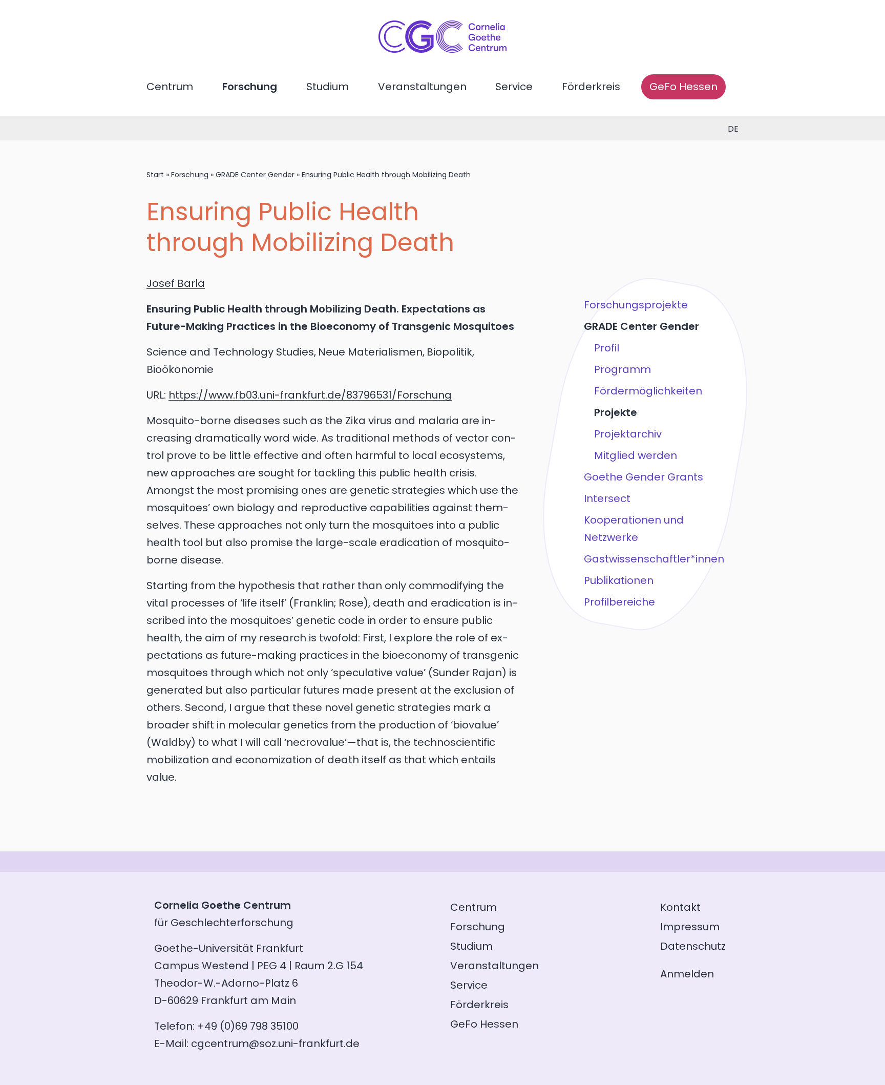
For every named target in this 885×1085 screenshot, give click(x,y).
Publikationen (619, 580)
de (733, 129)
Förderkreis (591, 86)
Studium (327, 86)
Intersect (607, 498)
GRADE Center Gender (255, 175)
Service (514, 86)
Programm (622, 369)
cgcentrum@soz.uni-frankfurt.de (275, 1043)
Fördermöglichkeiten (648, 391)
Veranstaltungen (422, 86)
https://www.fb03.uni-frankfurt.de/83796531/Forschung (310, 395)
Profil (606, 348)
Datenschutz (693, 946)
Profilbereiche (619, 602)
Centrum (169, 86)
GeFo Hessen (683, 86)
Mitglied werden (635, 455)
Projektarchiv (628, 434)
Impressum (690, 927)
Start (155, 175)
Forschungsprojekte (636, 305)
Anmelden (687, 974)
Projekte (615, 412)
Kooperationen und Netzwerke (634, 529)
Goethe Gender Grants (643, 477)
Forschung (249, 86)
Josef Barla (175, 283)
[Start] (442, 49)
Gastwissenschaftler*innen (654, 559)
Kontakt (680, 907)
